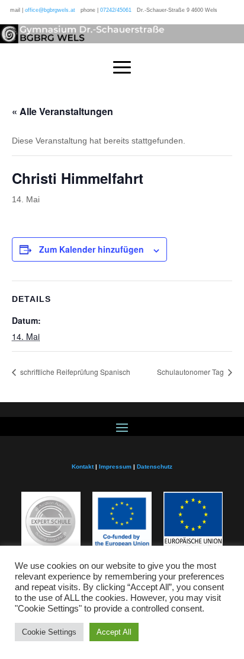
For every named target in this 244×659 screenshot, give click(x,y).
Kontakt (83, 466)
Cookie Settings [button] (49, 632)
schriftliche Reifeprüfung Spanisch (74, 372)
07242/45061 (115, 10)
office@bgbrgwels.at (50, 10)
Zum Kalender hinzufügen (91, 249)
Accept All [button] (114, 632)
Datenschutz (154, 466)
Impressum (115, 466)
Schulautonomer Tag (191, 372)
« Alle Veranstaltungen (62, 111)
